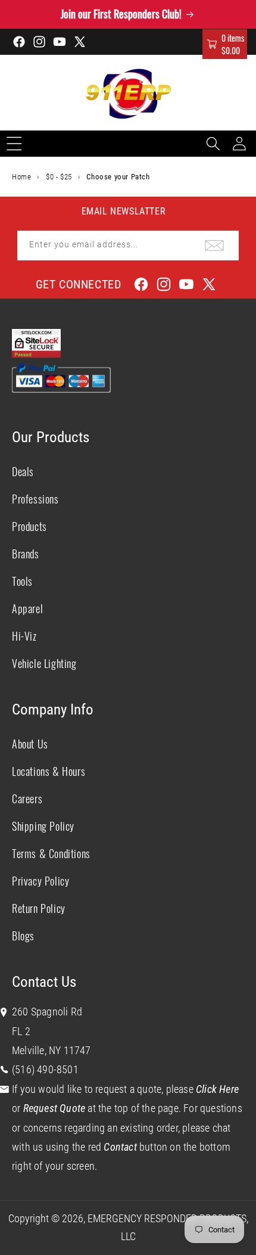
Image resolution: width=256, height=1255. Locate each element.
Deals (23, 471)
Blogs (23, 935)
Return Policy (38, 908)
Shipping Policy (43, 826)
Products (29, 526)
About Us (30, 743)
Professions (35, 499)
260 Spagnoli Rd (47, 1011)
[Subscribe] (214, 245)
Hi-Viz (24, 636)
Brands (25, 553)
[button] (224, 44)
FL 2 (21, 1031)
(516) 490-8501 (45, 1069)
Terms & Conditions (51, 853)
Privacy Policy (40, 881)
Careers (27, 798)
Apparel (27, 608)
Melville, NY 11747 (51, 1050)
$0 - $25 (59, 176)
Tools (22, 581)
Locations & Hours (48, 771)
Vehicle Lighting (44, 663)
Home (21, 176)
